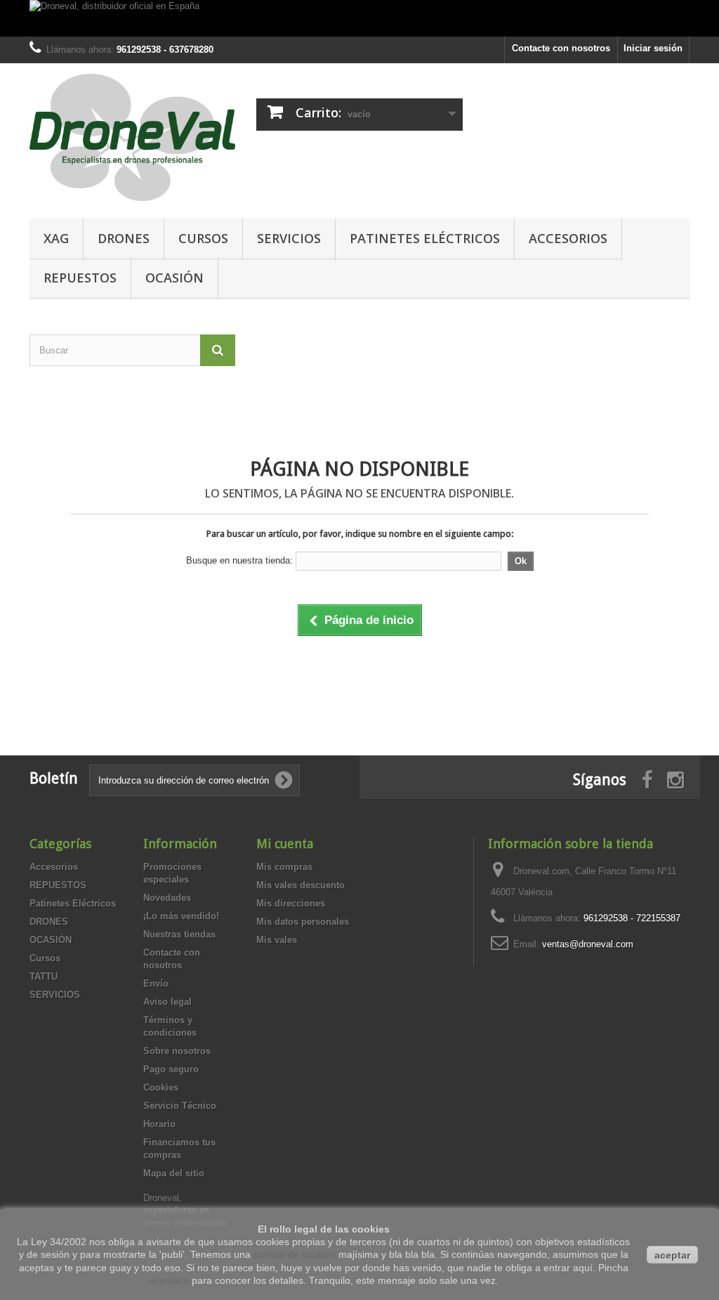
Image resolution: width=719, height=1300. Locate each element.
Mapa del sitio (173, 1173)
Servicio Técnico (179, 1105)
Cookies (160, 1087)
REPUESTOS (80, 277)
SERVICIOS (289, 238)
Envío (156, 983)
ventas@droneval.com (587, 944)
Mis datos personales (302, 921)
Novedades (167, 897)
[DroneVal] (132, 137)
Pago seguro (171, 1069)
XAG (56, 238)
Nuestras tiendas (179, 934)
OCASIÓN (174, 277)
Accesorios (568, 238)
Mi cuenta (284, 843)
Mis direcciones (290, 903)
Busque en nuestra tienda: (239, 560)
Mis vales (276, 940)
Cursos (203, 238)
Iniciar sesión (653, 48)
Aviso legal (167, 1001)
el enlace (169, 1280)
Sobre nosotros (177, 1051)
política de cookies (294, 1254)
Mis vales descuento (300, 885)
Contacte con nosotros (561, 48)
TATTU (43, 976)
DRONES (124, 238)
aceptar (672, 1255)
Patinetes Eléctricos (425, 238)
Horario (159, 1124)
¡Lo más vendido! (181, 916)
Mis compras (284, 867)
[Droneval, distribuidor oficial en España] (359, 18)
